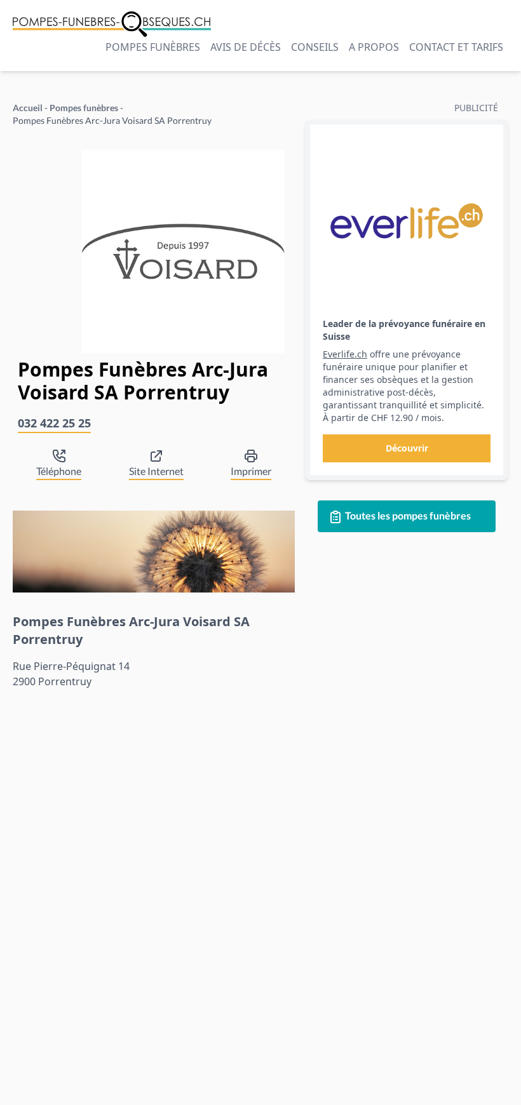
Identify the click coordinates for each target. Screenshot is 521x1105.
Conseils (315, 47)
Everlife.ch (345, 354)
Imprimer (251, 471)
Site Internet (156, 471)
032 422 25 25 (54, 423)
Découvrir (407, 448)
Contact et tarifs (456, 47)
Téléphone (58, 471)
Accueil (28, 107)
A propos (374, 47)
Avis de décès (245, 47)
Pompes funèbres (152, 47)
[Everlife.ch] (407, 221)
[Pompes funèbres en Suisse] (112, 24)
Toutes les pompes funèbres (407, 515)
